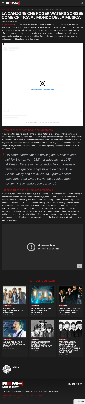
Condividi (80, 401)
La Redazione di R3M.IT (9, 395)
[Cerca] (81, 3)
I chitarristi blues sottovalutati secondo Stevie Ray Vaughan (41, 345)
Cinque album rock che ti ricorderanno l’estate (14, 344)
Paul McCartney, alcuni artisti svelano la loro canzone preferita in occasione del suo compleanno (70, 347)
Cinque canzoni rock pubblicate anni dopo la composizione (70, 310)
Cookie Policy (39, 395)
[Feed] (81, 384)
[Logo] (13, 3)
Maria (5, 21)
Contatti (20, 395)
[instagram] (77, 384)
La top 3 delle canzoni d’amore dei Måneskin (13, 310)
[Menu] (3, 3)
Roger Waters (8, 24)
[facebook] (70, 384)
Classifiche (10, 9)
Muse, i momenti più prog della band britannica (41, 310)
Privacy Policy (29, 395)
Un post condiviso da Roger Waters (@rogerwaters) (43, 122)
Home (3, 9)
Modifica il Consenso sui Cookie (12, 398)
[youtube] (73, 384)
